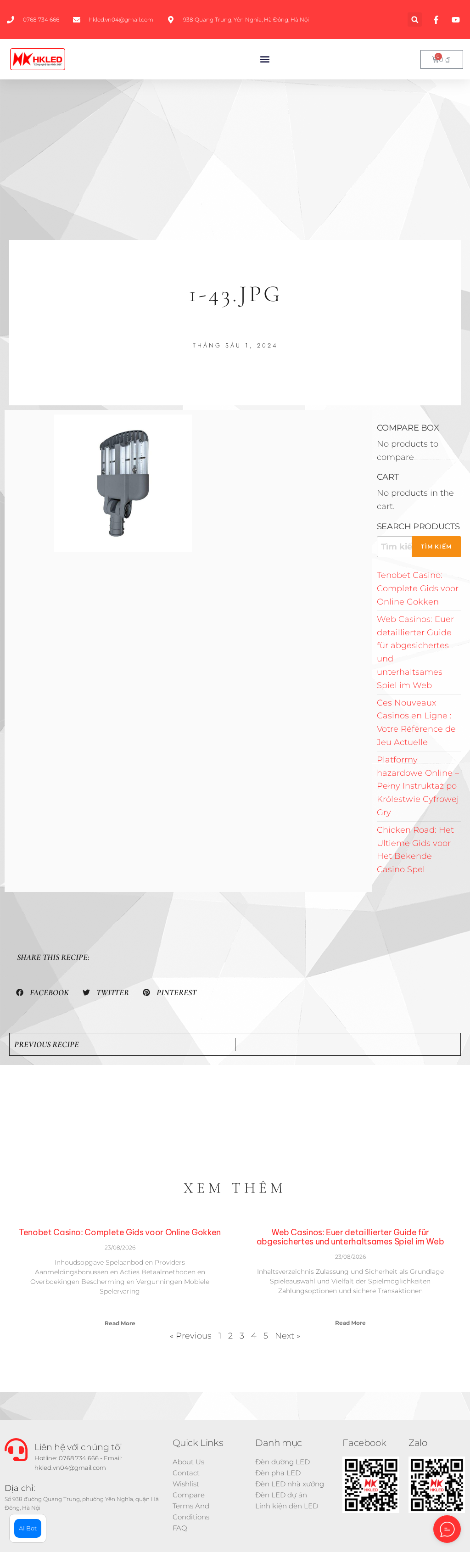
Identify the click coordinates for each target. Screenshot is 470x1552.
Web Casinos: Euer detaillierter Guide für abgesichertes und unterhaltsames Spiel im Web (350, 1237)
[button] (415, 19)
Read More (120, 1323)
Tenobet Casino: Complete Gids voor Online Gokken (418, 588)
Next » (287, 1336)
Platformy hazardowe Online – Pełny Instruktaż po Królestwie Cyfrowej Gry (418, 786)
